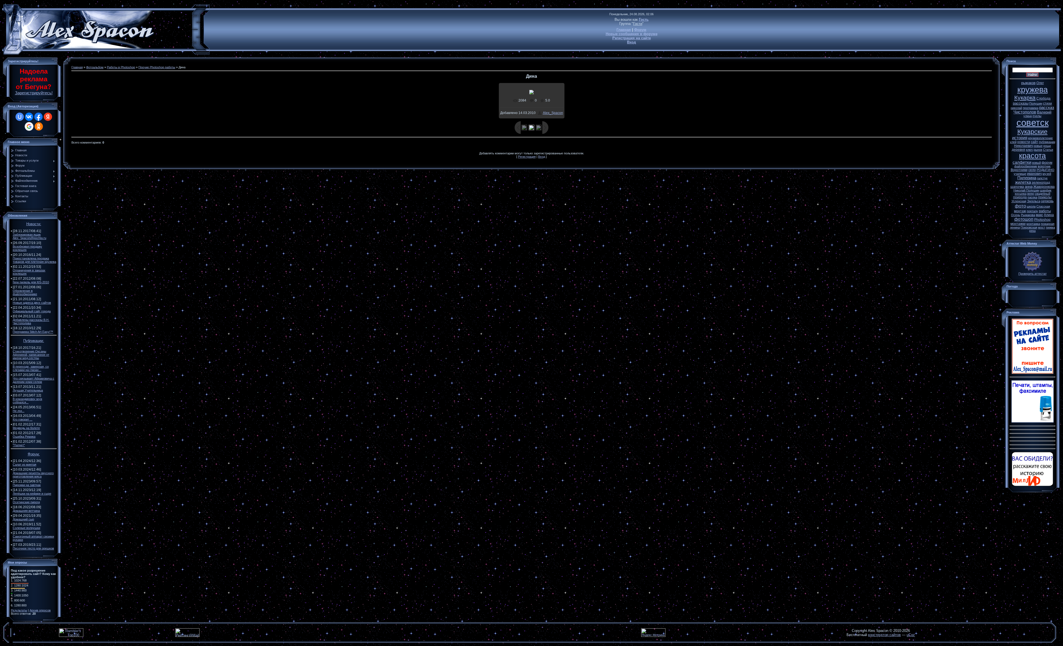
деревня (1018, 150)
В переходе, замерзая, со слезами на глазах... (31, 368)
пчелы (1037, 116)
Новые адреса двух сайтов (32, 302)
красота (1032, 156)
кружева (1032, 89)
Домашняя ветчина (26, 510)
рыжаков (1028, 83)
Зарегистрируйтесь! (34, 93)
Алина (1049, 215)
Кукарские (1032, 131)
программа (1030, 108)
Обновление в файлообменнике (25, 292)
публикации (1047, 142)
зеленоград (1041, 183)
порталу (1032, 211)
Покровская (1029, 227)
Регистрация (527, 156)
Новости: (33, 224)
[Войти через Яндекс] (48, 117)
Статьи (1048, 149)
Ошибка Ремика (24, 436)
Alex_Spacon (553, 113)
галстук (1042, 178)
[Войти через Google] (29, 126)
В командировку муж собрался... (27, 400)
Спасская (1043, 206)
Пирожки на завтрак (27, 485)
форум (1047, 163)
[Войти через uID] (20, 117)
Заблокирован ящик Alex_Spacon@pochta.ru (29, 236)
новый (1036, 162)
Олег (1040, 83)
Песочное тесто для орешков (33, 548)
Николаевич (1023, 146)
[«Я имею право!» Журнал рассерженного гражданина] (1032, 485)
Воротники (1019, 170)
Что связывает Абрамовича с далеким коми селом (33, 380)
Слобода (1043, 98)
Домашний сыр (23, 519)
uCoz (911, 635)
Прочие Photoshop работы (156, 67)
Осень (1015, 215)
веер (1030, 193)
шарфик (1045, 190)
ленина (1015, 227)
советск (1032, 123)
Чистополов (1024, 112)
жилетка (1023, 182)
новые (1038, 145)
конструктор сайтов (884, 635)
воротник (1044, 166)
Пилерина (1026, 178)
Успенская (1019, 201)
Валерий (1044, 112)
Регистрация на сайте (631, 38)
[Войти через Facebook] (38, 117)
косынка (1020, 193)
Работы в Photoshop (121, 67)
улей (1013, 142)
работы (1045, 211)
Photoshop (1042, 220)
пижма (1050, 227)
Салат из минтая (24, 464)
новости (1023, 142)
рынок (1038, 149)
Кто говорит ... (22, 419)
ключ (1029, 149)
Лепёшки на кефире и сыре (32, 493)
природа (1020, 197)
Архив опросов (40, 610)
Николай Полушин (1026, 190)
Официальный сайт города (32, 311)
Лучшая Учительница (28, 390)
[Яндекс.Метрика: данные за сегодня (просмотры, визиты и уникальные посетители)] (653, 632)
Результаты (19, 610)
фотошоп (1023, 219)
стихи (1047, 103)
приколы (1045, 197)
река (1032, 230)
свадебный (1042, 193)
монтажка (1033, 223)
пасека (1032, 197)
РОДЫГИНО (1045, 170)
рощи (1047, 145)
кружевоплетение (1040, 138)
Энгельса (1033, 201)
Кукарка (1025, 97)
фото (1020, 206)
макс (1039, 215)
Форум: (34, 454)
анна (1029, 187)
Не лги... (18, 410)
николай (1016, 108)
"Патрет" (19, 445)
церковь (1047, 201)
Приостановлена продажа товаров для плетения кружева (34, 260)
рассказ (1046, 107)
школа (1031, 206)
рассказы (1020, 103)
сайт (1034, 142)
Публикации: (33, 341)
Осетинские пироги (26, 502)
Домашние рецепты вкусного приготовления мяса (33, 474)
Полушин (1035, 103)
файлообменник (1025, 166)
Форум (640, 30)
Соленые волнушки (26, 528)
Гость (644, 19)
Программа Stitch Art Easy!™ (33, 331)
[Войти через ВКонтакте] (29, 117)
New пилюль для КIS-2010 (31, 282)
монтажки (1018, 224)
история (1019, 138)
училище (1020, 173)
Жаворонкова (1044, 187)
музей (1047, 173)
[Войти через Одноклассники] (39, 126)
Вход (631, 42)
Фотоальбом (95, 67)
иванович (1034, 174)
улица (1027, 116)
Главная (623, 30)
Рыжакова (1028, 215)
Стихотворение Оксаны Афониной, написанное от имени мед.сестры (31, 355)
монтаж (1020, 211)
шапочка (1017, 187)
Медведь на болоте (26, 428)
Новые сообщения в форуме (631, 34)
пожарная (1047, 223)
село (1032, 170)
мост (1041, 227)
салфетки (1022, 162)
